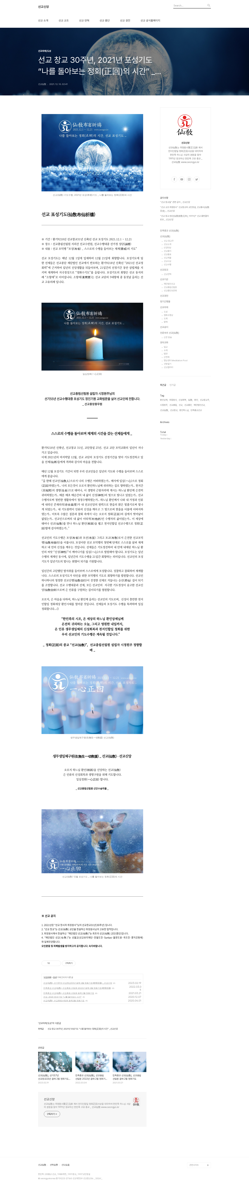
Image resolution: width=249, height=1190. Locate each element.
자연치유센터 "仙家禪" (200, 1127)
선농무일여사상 (196, 1024)
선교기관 (164, 279)
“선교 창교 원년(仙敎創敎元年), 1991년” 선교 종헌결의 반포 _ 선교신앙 (184, 218)
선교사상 (167, 261)
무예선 (192, 1040)
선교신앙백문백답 (197, 1159)
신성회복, (183, 400)
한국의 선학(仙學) (197, 954)
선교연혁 (167, 274)
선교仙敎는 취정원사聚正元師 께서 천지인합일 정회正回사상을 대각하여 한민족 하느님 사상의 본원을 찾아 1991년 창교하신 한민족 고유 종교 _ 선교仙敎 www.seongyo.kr (87, 1105)
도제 (166, 318)
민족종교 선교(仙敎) (169, 230)
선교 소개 (43, 20)
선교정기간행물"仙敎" (199, 1008)
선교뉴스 (193, 1084)
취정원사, (173, 400)
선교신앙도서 (195, 1013)
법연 (166, 353)
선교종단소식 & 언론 (198, 1073)
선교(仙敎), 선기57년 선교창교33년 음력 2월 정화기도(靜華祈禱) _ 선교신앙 (77, 983)
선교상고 (193, 986)
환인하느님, (184, 410)
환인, (196, 400)
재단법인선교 (169, 284)
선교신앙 (43, 6)
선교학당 (193, 1105)
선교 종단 (105, 20)
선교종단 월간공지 (197, 1078)
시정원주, (164, 405)
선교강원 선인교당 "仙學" (199, 1097)
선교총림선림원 (170, 287)
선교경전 (164, 295)
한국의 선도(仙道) (197, 948)
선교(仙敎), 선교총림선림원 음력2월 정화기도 (64, 1000)
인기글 (173, 385)
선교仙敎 (42, 1165)
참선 (191, 1029)
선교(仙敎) (165, 236)
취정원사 (193, 970)
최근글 (163, 385)
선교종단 (193, 981)
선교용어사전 (195, 1111)
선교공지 (164, 327)
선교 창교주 (169, 241)
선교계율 (167, 258)
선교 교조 (64, 20)
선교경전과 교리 (196, 997)
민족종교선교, (196, 410)
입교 (166, 347)
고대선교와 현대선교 (198, 992)
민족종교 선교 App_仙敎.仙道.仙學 (199, 1146)
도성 (55, 977)
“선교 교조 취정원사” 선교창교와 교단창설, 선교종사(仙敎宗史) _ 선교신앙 (184, 209)
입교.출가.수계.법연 (198, 1067)
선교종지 (167, 251)
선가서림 (193, 1116)
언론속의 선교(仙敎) (169, 332)
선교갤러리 (168, 367)
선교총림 (193, 975)
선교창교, (174, 410)
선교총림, (173, 405)
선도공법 (193, 1089)
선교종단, (188, 405)
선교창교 (164, 269)
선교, (181, 405)
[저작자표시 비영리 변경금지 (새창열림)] (80, 963)
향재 (166, 322)
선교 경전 (125, 20)
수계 (166, 350)
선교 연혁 (84, 20)
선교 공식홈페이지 (150, 20)
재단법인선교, (199, 405)
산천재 (166, 357)
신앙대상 (167, 247)
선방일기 (167, 364)
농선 (191, 1035)
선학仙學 (54, 1165)
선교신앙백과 (195, 1154)
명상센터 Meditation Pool (176, 360)
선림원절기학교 (196, 1121)
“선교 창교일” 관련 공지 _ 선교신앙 (175, 202)
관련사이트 (194, 1165)
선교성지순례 (195, 1138)
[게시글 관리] (57, 963)
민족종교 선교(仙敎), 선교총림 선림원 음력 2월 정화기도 (68, 993)
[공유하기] (53, 963)
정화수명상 (168, 315)
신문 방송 (168, 337)
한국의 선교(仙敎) (197, 943)
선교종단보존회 (170, 290)
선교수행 (167, 264)
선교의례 (47, 977)
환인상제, (164, 400)
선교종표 (167, 254)
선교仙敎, (164, 410)
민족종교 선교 (195, 959)
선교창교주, (205, 400)
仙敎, (190, 400)
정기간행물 (165, 301)
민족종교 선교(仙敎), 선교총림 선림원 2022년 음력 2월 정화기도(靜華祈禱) (77, 988)
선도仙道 (65, 1165)
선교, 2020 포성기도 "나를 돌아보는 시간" (62, 997)
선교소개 (167, 244)
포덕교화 (164, 342)
